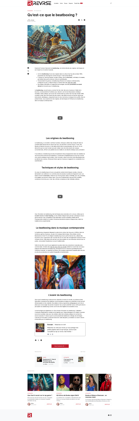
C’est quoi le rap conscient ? (68, 360)
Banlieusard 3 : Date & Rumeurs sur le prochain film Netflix (49, 361)
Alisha (32, 403)
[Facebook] (48, 334)
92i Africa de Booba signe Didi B (67, 395)
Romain (32, 20)
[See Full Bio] (72, 332)
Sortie (44, 357)
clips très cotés (72, 82)
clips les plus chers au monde (58, 247)
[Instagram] (52, 334)
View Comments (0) (59, 346)
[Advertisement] (100, 35)
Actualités (30, 10)
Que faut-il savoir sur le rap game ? (40, 395)
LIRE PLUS (49, 404)
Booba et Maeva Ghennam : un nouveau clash (96, 396)
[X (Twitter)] (50, 334)
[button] (110, 3)
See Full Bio (67, 331)
